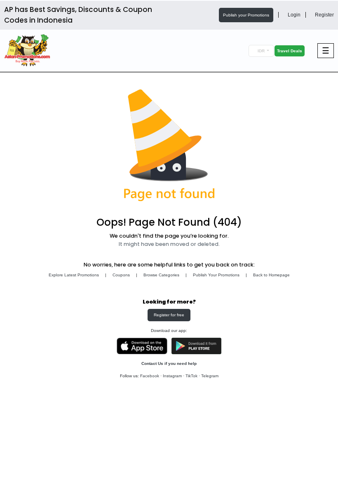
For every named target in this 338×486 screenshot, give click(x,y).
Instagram (172, 376)
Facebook (149, 376)
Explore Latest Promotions (74, 275)
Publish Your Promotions (216, 275)
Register (324, 15)
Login (293, 15)
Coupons (121, 275)
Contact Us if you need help (169, 363)
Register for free (169, 315)
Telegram (209, 376)
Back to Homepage (271, 275)
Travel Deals (289, 51)
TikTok (191, 376)
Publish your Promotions (246, 15)
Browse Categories (161, 275)
